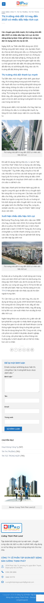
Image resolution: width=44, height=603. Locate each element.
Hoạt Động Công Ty (9, 12)
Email (7, 407)
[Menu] (4, 4)
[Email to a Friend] (24, 350)
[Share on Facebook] (16, 350)
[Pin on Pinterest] (28, 350)
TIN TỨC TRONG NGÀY (11, 456)
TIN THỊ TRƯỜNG (22, 12)
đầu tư (27, 162)
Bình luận (9, 377)
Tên (6, 396)
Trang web (9, 417)
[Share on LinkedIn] (32, 350)
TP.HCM (5, 290)
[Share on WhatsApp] (12, 350)
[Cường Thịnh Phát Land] (22, 4)
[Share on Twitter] (20, 350)
